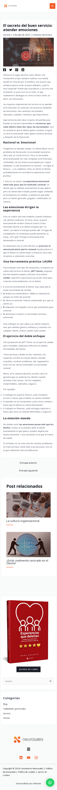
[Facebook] (4, 69)
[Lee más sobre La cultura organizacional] (28, 504)
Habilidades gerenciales (14, 708)
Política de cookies (26, 771)
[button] (28, 749)
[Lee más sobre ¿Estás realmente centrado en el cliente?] (28, 544)
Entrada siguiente (28, 470)
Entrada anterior (28, 462)
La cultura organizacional (22, 521)
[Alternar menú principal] (52, 6)
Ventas (6, 718)
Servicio (7, 34)
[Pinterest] (16, 69)
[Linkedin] (22, 69)
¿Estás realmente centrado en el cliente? (27, 562)
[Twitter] (10, 69)
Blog (5, 704)
